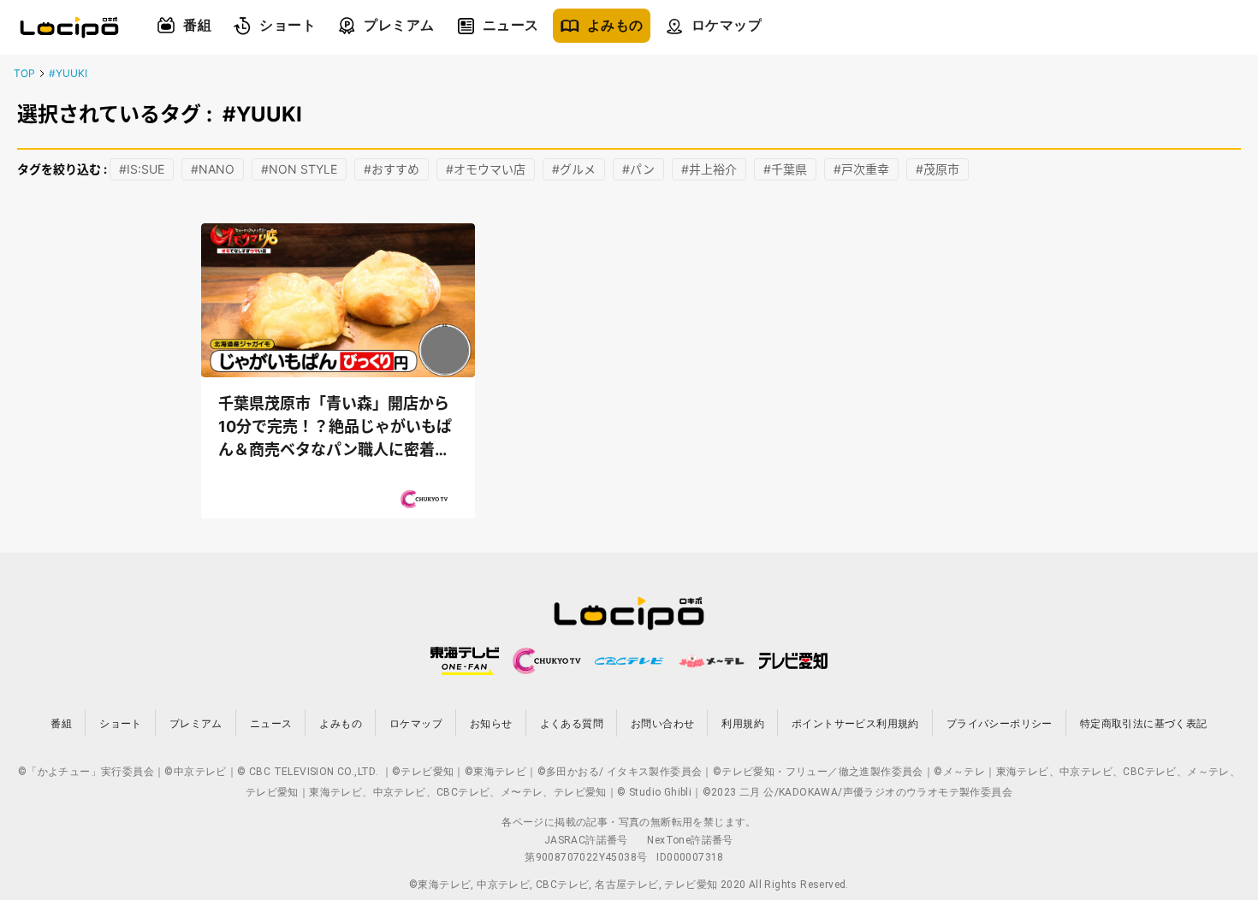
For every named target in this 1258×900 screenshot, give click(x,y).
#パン (638, 169)
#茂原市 (937, 169)
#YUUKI (68, 73)
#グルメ (574, 169)
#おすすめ (391, 169)
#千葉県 (785, 169)
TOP (24, 73)
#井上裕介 (709, 169)
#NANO (212, 169)
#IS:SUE (141, 169)
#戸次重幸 (861, 169)
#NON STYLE (299, 169)
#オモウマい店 (485, 169)
